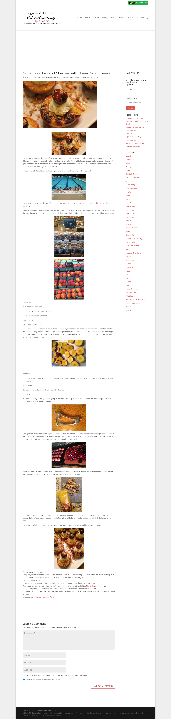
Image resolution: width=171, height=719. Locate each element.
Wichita (128, 307)
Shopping (129, 267)
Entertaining (64, 77)
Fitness (128, 203)
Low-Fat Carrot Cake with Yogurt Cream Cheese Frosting (135, 130)
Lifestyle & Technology (134, 238)
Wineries (129, 310)
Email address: (131, 98)
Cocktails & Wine (132, 174)
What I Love (130, 296)
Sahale (25, 166)
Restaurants (130, 260)
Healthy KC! (130, 224)
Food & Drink (75, 77)
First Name (130, 89)
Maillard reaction (93, 586)
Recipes (83, 77)
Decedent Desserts (50, 77)
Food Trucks (130, 213)
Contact (140, 18)
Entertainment (131, 188)
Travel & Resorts (132, 289)
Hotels (128, 231)
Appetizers (130, 156)
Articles (128, 163)
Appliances (130, 160)
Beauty (128, 167)
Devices (129, 181)
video (96, 583)
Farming (129, 199)
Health (128, 220)
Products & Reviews (133, 253)
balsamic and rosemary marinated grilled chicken (82, 203)
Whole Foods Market (133, 303)
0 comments (93, 77)
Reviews (113, 18)
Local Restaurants (132, 246)
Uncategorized (131, 292)
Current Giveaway (100, 18)
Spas (127, 274)
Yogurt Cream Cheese (134, 140)
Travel (128, 285)
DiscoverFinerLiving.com (46, 710)
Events (128, 192)
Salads (128, 264)
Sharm (27, 77)
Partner (122, 18)
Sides (128, 271)
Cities (128, 170)
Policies (131, 18)
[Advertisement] (85, 47)
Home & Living (131, 228)
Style (127, 278)
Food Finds (130, 210)
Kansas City (130, 235)
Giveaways (130, 217)
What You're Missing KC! (135, 299)
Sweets (128, 282)
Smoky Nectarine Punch (45, 597)
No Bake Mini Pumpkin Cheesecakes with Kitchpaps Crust (137, 121)
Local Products (131, 242)
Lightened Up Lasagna (134, 136)
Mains (128, 249)
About (87, 18)
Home (79, 18)
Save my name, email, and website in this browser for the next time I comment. (56, 675)
